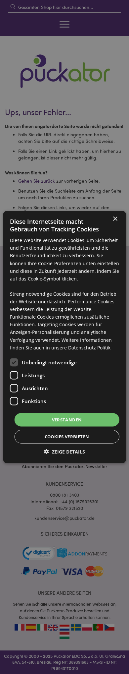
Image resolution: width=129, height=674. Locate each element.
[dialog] (64, 337)
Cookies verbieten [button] (67, 437)
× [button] (114, 218)
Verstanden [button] (67, 419)
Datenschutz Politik (89, 347)
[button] (64, 452)
